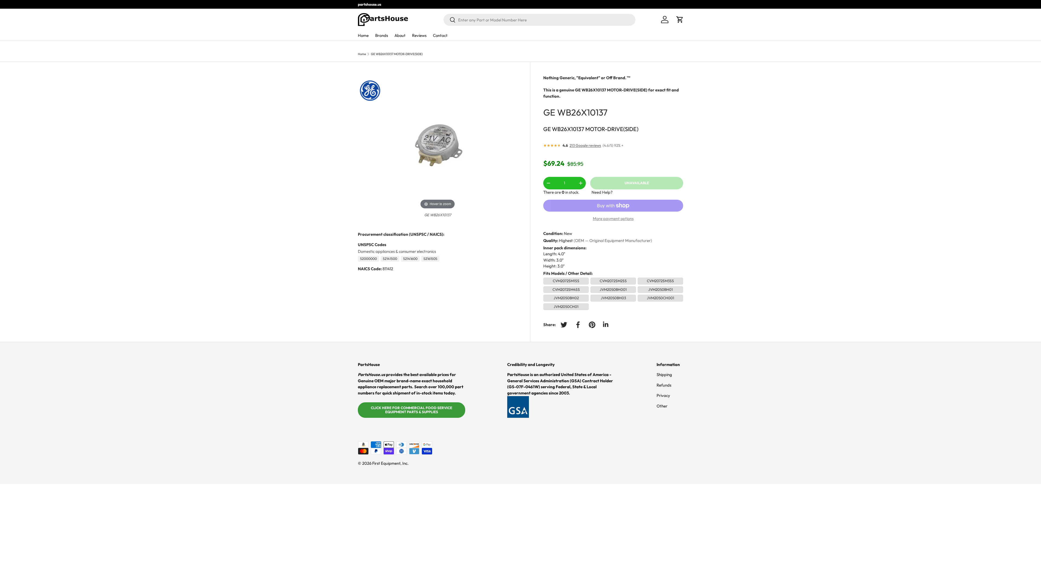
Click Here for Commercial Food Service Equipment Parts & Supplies (411, 410)
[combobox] (539, 20)
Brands (381, 35)
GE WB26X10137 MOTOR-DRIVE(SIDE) (397, 54)
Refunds (664, 385)
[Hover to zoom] (437, 142)
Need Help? (602, 192)
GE (549, 112)
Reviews (419, 35)
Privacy (663, 395)
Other (662, 406)
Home (363, 35)
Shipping (664, 374)
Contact (440, 35)
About (400, 35)
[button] (680, 20)
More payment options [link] (613, 218)
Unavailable (637, 183)
